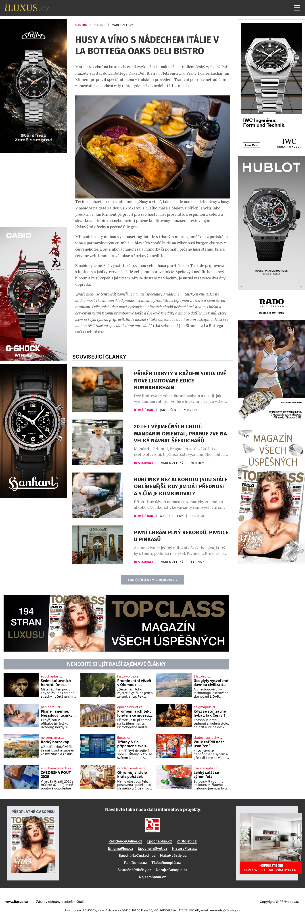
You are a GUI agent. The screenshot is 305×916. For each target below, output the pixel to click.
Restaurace (144, 463)
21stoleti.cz (202, 676)
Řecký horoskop (55, 742)
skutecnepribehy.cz (208, 737)
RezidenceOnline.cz (125, 841)
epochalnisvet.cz (129, 707)
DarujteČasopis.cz (172, 869)
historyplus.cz (127, 676)
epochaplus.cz (52, 676)
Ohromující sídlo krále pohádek (132, 775)
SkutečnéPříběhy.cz (134, 869)
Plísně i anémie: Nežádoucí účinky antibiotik (57, 713)
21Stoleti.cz (187, 841)
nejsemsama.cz (52, 737)
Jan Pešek (168, 410)
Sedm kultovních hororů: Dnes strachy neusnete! (57, 683)
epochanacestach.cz (56, 768)
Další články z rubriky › (152, 580)
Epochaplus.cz (159, 841)
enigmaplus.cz (204, 707)
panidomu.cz (51, 707)
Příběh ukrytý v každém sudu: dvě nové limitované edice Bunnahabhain (180, 380)
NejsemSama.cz (152, 877)
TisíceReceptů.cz (166, 862)
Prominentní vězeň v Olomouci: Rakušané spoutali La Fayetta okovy (134, 683)
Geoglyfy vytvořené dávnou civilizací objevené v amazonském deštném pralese (211, 683)
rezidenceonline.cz (131, 768)
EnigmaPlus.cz (120, 848)
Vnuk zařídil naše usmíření (209, 744)
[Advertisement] (33, 189)
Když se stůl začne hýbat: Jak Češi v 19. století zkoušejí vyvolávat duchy (211, 713)
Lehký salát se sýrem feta (206, 775)
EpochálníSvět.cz (152, 848)
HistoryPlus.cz (184, 848)
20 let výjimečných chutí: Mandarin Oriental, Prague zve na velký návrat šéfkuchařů (180, 433)
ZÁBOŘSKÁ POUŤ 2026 (56, 775)
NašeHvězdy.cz (173, 855)
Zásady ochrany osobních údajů (60, 901)
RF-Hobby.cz (290, 901)
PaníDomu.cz (135, 862)
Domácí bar (144, 410)
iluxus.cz (123, 737)
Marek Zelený (122, 25)
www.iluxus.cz (16, 901)
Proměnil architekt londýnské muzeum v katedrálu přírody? (134, 713)
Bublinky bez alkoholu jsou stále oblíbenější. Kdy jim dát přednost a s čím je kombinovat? (181, 486)
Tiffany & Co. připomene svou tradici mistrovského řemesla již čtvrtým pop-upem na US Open (134, 744)
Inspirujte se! (270, 867)
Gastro (81, 25)
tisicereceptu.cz (205, 768)
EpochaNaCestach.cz (137, 855)
